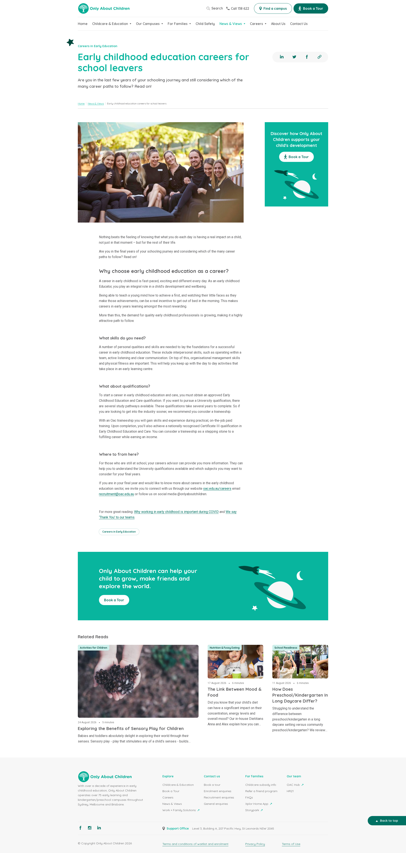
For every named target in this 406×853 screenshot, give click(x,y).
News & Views (172, 803)
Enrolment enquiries (217, 791)
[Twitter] (294, 57)
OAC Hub (294, 784)
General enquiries (216, 803)
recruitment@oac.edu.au (116, 494)
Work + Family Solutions (179, 810)
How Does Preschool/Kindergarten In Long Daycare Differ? (299, 652)
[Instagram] (89, 827)
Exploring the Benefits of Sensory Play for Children (120, 647)
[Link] (319, 57)
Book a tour (212, 784)
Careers (167, 797)
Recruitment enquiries (219, 797)
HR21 (290, 791)
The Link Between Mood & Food (234, 647)
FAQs (249, 797)
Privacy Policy (255, 844)
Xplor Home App (257, 803)
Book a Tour (170, 791)
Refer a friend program (261, 791)
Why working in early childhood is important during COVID (176, 512)
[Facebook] (306, 57)
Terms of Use (291, 844)
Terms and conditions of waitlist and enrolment (195, 844)
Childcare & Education (178, 784)
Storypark (252, 810)
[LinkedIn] (281, 57)
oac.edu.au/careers (217, 489)
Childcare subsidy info (260, 784)
